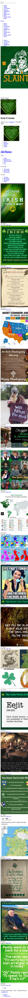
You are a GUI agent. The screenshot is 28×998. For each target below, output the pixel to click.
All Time (6, 177)
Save (7, 98)
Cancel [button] (2, 98)
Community (12, 122)
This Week (6, 180)
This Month (6, 178)
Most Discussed (8, 161)
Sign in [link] (2, 21)
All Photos (6, 151)
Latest (5, 158)
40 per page (6, 170)
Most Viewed (7, 159)
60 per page (6, 172)
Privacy (5, 994)
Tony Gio (8, 225)
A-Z (5, 162)
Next (5, 988)
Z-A (5, 163)
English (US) (4, 992)
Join (2, 123)
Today (5, 181)
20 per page (6, 169)
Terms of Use (7, 996)
